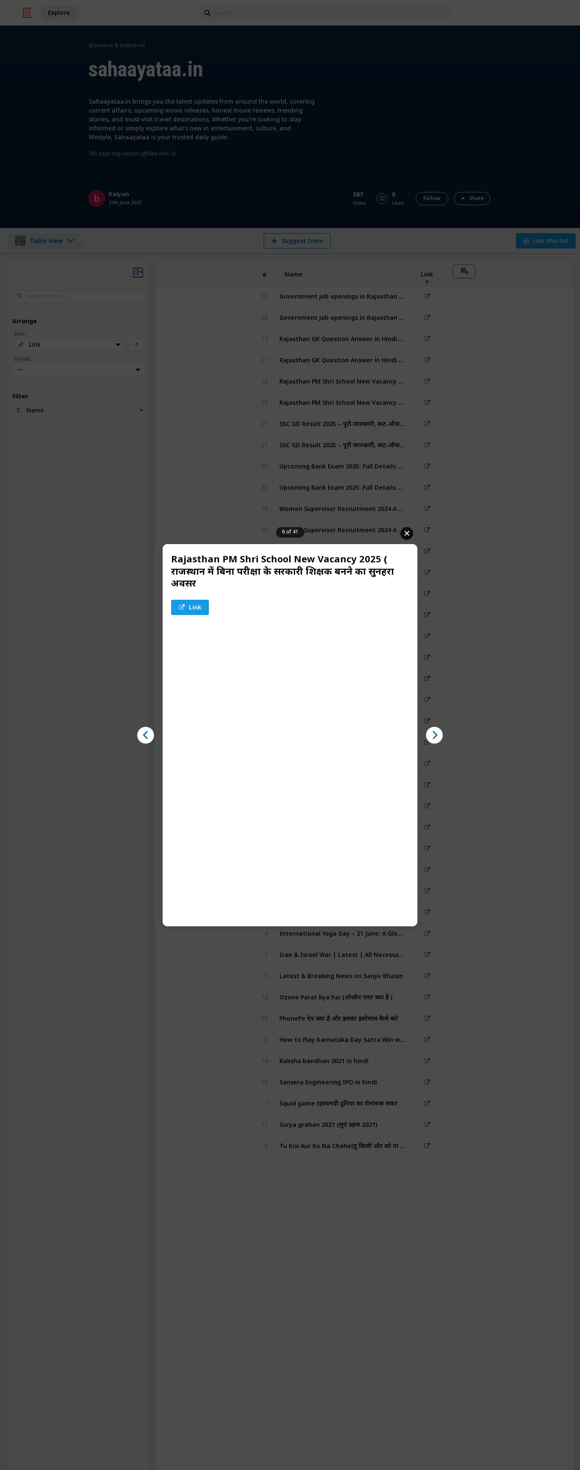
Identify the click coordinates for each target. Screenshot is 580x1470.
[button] (145, 735)
